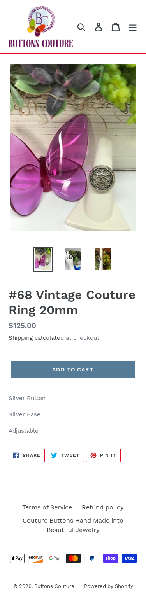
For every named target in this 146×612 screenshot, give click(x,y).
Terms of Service (47, 507)
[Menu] (132, 26)
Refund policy (103, 507)
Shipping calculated (36, 337)
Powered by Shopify (108, 586)
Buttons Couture (54, 586)
